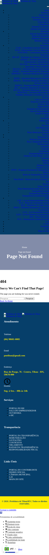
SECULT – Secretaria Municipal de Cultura (31, 69)
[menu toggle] (48, 6)
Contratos (45, 149)
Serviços (45, 97)
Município (45, 31)
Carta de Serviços (41, 99)
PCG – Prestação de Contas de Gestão (33, 219)
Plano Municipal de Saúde (38, 132)
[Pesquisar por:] (12, 298)
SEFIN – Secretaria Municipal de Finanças (31, 78)
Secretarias (44, 45)
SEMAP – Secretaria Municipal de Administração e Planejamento (35, 60)
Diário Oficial (43, 106)
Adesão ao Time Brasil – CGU (36, 156)
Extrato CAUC (42, 167)
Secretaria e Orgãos (41, 20)
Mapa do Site (43, 231)
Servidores (44, 177)
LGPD (46, 224)
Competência (43, 24)
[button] (1, 512)
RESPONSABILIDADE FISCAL (23, 450)
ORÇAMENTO (16, 445)
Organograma (43, 22)
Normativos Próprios (40, 27)
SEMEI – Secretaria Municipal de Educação (31, 71)
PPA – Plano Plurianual (39, 217)
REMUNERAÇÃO (17, 438)
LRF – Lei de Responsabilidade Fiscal (33, 200)
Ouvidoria (45, 118)
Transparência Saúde (40, 191)
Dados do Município (40, 36)
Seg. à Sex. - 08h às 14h (16, 391)
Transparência (43, 137)
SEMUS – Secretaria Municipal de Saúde (32, 85)
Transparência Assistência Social (35, 196)
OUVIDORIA (15, 413)
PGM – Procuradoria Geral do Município (32, 50)
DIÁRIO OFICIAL (17, 472)
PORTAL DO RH (16, 408)
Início (46, 10)
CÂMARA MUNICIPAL (20, 474)
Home (24, 247)
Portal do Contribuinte (40, 102)
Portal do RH (43, 104)
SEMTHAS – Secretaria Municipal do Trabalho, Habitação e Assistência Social (32, 93)
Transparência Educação (39, 193)
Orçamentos (44, 151)
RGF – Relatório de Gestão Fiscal (35, 205)
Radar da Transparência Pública (36, 175)
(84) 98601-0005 (12, 339)
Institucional (44, 15)
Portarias (45, 130)
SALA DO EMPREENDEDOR (22, 411)
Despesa (45, 160)
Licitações (45, 146)
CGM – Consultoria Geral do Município (32, 48)
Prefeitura (45, 12)
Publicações (44, 121)
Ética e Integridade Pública (38, 142)
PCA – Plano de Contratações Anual (34, 203)
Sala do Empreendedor (39, 34)
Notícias (45, 135)
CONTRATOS (15, 442)
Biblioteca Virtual (41, 41)
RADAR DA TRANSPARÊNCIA (23, 447)
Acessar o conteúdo (8, 510)
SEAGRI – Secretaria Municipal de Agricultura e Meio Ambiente (34, 65)
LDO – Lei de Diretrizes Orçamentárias (32, 214)
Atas (47, 123)
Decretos (45, 125)
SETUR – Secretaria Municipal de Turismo (31, 90)
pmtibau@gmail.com (14, 355)
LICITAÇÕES (15, 440)
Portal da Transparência (39, 139)
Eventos (45, 43)
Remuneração (43, 144)
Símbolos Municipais (40, 38)
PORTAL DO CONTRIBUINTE (23, 470)
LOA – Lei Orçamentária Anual (36, 212)
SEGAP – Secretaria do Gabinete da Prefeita (30, 57)
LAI (47, 221)
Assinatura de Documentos (38, 109)
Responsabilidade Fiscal (39, 153)
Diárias (46, 163)
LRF (47, 198)
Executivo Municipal (40, 17)
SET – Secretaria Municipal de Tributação (31, 88)
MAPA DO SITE (16, 479)
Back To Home (6, 301)
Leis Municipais (42, 128)
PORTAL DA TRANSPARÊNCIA (24, 435)
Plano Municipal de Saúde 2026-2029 (33, 189)
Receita (46, 184)
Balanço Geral (43, 165)
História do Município (40, 29)
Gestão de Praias (42, 113)
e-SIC (46, 116)
